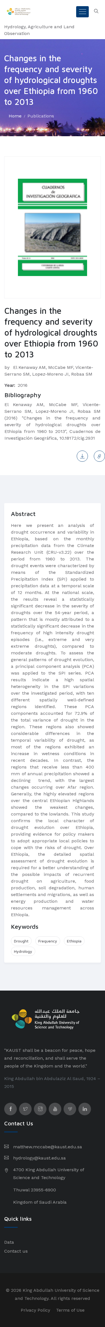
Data (9, 1242)
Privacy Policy (35, 1310)
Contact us (16, 1251)
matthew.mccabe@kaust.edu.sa (47, 1146)
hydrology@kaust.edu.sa (39, 1158)
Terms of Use (70, 1310)
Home (15, 116)
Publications (40, 116)
